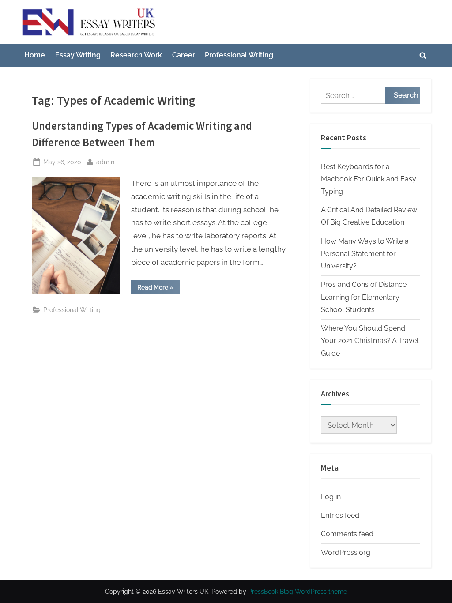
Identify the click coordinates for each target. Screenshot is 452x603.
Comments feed (347, 534)
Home (34, 55)
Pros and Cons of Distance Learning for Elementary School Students (364, 297)
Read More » (158, 288)
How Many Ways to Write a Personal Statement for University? (365, 254)
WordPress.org (345, 552)
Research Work (136, 55)
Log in (331, 497)
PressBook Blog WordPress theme (297, 591)
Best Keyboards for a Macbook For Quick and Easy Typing (368, 179)
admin (105, 162)
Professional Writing (239, 55)
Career (183, 55)
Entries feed (340, 515)
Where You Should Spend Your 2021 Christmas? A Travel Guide (369, 341)
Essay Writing (78, 55)
